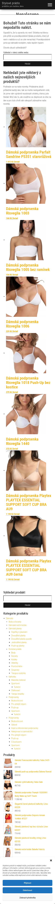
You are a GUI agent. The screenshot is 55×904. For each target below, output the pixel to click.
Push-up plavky (17, 645)
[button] (51, 860)
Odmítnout (27, 890)
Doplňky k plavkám (19, 632)
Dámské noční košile (17, 625)
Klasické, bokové (18, 680)
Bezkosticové (17, 700)
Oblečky (14, 663)
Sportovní (15, 683)
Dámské (9, 618)
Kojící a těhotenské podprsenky (24, 728)
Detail (16, 161)
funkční (17, 687)
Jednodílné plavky (19, 642)
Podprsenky (14, 697)
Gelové (14, 724)
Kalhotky (12, 676)
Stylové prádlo (11, 3)
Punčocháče (16, 666)
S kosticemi (16, 742)
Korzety (14, 656)
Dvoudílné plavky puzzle (21, 639)
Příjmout (27, 883)
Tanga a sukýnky (18, 673)
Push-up (14, 707)
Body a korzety (15, 621)
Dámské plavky (15, 628)
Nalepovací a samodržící (21, 731)
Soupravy (15, 670)
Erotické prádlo (15, 649)
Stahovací (15, 690)
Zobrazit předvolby (27, 897)
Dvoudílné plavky (18, 635)
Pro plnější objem (18, 704)
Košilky (14, 659)
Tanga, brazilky (17, 694)
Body (13, 652)
